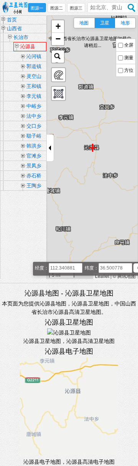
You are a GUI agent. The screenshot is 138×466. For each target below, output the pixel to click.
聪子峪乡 (33, 137)
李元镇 (33, 96)
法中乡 (33, 116)
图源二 (56, 8)
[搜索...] (58, 56)
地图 (84, 23)
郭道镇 (33, 66)
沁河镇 (33, 56)
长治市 (20, 37)
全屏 (128, 45)
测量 (128, 57)
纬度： (92, 268)
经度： (42, 268)
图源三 (76, 8)
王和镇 (33, 86)
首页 (12, 20)
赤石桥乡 (33, 176)
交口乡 (33, 126)
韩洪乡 (33, 146)
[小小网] (16, 8)
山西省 (14, 28)
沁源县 (27, 46)
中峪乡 (33, 106)
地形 (125, 23)
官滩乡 (33, 156)
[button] (58, 26)
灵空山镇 (33, 77)
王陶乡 (33, 185)
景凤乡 (33, 166)
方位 (128, 70)
